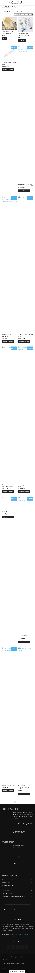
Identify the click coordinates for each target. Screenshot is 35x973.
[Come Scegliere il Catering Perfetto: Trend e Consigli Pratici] (6, 824)
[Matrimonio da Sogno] (17, 2)
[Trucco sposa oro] (6, 857)
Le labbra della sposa (19, 864)
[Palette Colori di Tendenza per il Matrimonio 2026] (6, 833)
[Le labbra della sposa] (6, 866)
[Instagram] (22, 947)
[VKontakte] (26, 947)
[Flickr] (17, 947)
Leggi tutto (22, 40)
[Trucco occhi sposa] (6, 848)
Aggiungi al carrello (8, 69)
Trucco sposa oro (18, 855)
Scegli (4, 38)
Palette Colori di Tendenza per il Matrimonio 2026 (22, 832)
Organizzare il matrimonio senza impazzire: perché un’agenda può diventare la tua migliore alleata (23, 814)
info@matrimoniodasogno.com (18, 934)
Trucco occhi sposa (18, 845)
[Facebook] (13, 947)
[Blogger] (8, 947)
